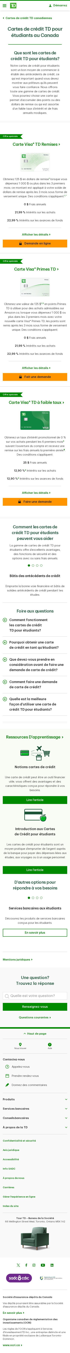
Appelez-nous (21, 1066)
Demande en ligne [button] (35, 243)
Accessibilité (11, 1159)
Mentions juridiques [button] (16, 959)
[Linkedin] (52, 1265)
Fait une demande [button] (35, 376)
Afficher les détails (35, 234)
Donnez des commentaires (29, 1085)
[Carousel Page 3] (37, 565)
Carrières (8, 1187)
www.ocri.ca (11, 1345)
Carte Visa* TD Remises (35, 144)
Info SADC (9, 1168)
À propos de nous (13, 1178)
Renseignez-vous (35, 1006)
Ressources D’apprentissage (33, 737)
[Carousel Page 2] (33, 565)
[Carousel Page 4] (41, 565)
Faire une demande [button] (35, 501)
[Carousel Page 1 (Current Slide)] (29, 565)
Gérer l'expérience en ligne (19, 1196)
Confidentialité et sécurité (19, 1141)
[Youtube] (43, 1265)
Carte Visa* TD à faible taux (35, 402)
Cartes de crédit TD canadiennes (29, 18)
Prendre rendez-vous (25, 1076)
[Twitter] (18, 1265)
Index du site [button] (10, 1206)
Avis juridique (11, 1150)
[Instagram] (33, 1265)
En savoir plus (12, 1313)
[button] (49, 179)
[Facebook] (26, 1265)
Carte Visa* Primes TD (35, 269)
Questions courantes (34, 1017)
